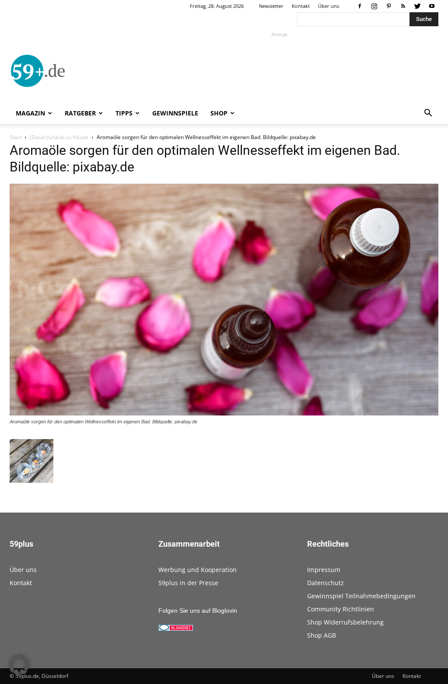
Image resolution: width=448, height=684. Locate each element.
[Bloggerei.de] (175, 628)
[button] (427, 114)
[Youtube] (431, 6)
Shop (219, 113)
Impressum (323, 569)
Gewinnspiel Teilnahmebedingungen (361, 596)
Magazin (30, 113)
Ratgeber (80, 113)
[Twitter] (417, 6)
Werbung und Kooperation (197, 569)
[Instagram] (374, 6)
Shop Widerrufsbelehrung (345, 622)
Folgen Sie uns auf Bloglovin (197, 610)
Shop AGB (321, 635)
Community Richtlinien (340, 609)
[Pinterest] (388, 6)
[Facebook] (359, 6)
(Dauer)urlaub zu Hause (59, 137)
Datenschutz (325, 583)
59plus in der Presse (188, 583)
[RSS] (403, 6)
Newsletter (271, 6)
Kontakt (301, 6)
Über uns (328, 6)
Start (15, 137)
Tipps (124, 113)
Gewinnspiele (175, 113)
